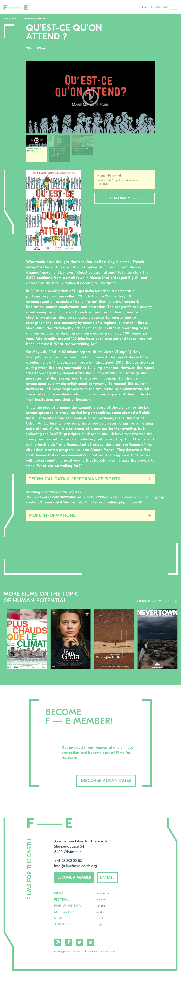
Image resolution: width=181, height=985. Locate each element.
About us (63, 924)
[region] (90, 150)
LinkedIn (90, 942)
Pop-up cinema (67, 906)
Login (100, 924)
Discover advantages (106, 780)
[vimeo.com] (90, 97)
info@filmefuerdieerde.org (75, 866)
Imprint (77, 951)
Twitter (79, 942)
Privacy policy (62, 951)
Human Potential (109, 175)
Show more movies (153, 601)
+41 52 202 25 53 (68, 861)
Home (7, 18)
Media (100, 912)
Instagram (57, 942)
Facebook (68, 942)
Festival (61, 900)
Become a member (74, 877)
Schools (101, 906)
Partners (101, 899)
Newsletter (103, 893)
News (59, 918)
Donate (107, 877)
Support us (64, 912)
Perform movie (124, 198)
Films (15, 18)
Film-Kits (101, 918)
